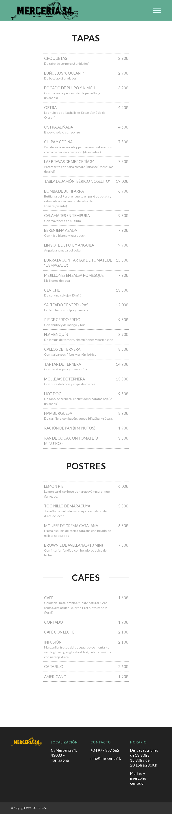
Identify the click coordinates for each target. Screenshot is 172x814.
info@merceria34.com (109, 758)
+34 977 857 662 (104, 750)
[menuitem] (154, 10)
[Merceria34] (44, 10)
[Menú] (154, 10)
